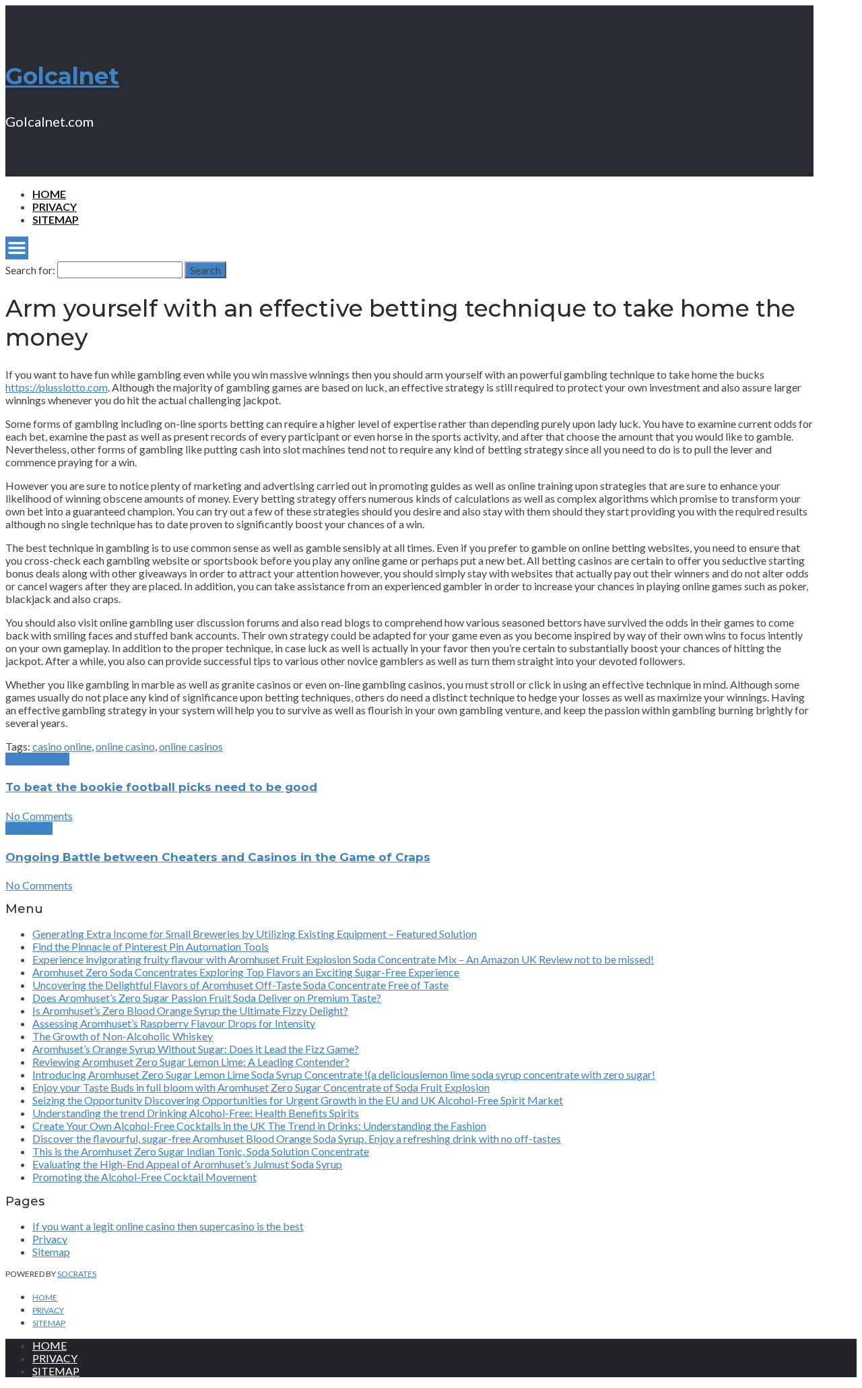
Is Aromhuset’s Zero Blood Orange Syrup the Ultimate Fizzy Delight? (190, 1010)
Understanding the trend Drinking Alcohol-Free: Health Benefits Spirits (195, 1112)
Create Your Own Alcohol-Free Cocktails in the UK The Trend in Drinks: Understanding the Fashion (259, 1125)
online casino (125, 746)
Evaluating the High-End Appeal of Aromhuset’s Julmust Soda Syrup (187, 1164)
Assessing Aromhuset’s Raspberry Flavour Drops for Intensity (173, 1023)
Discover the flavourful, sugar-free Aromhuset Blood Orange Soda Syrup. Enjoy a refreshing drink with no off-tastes (296, 1138)
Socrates (76, 1274)
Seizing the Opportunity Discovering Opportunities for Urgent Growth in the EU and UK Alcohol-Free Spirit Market (297, 1100)
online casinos (191, 746)
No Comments (39, 815)
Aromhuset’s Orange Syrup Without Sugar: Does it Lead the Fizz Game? (195, 1048)
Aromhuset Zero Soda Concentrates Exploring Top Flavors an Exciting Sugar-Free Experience (245, 972)
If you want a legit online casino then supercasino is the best (168, 1226)
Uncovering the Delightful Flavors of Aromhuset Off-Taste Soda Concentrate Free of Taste (240, 984)
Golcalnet (62, 76)
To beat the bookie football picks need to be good (161, 787)
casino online (62, 746)
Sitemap (55, 219)
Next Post (29, 828)
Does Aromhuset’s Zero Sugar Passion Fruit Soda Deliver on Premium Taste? (206, 997)
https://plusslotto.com (56, 387)
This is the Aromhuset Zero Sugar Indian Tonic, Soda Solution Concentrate (200, 1151)
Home (49, 193)
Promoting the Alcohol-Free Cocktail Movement (144, 1176)
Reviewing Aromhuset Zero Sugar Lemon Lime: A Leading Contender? (191, 1061)
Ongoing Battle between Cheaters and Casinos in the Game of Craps (217, 857)
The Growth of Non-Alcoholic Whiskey (122, 1036)
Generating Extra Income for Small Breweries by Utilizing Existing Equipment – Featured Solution (254, 933)
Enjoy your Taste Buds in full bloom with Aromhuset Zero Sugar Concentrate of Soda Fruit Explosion (261, 1087)
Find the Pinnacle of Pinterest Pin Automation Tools (150, 946)
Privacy (54, 206)
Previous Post (37, 759)
